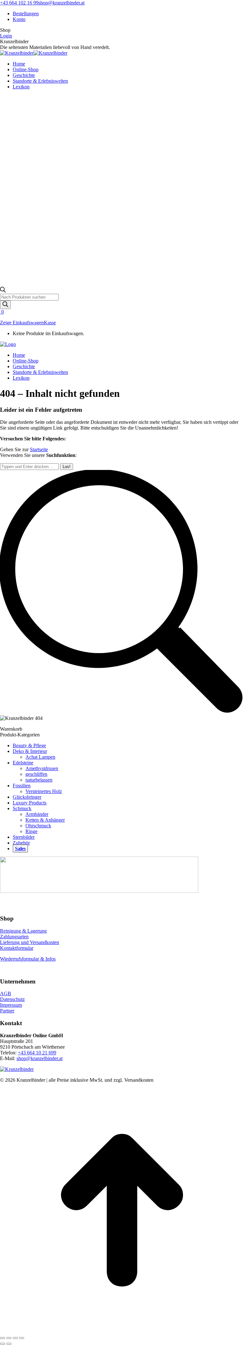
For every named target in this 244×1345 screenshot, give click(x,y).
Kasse (50, 322)
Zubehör (21, 842)
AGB (5, 993)
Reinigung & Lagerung (23, 931)
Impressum (11, 1005)
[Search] (5, 304)
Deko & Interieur (30, 751)
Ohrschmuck (38, 825)
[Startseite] (8, 344)
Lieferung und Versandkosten (29, 942)
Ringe (31, 831)
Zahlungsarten (14, 936)
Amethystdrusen (41, 768)
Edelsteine (23, 762)
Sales (20, 848)
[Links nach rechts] (8, 1344)
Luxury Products (29, 802)
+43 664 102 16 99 (19, 2)
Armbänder (36, 814)
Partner (7, 1010)
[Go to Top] (122, 1330)
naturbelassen (38, 780)
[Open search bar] (3, 290)
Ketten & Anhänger (45, 820)
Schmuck (22, 808)
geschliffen (36, 774)
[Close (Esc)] (2, 1338)
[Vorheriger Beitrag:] (2, 1344)
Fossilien (21, 785)
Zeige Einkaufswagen (22, 322)
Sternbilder (24, 837)
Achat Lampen (40, 757)
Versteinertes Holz (43, 791)
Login (6, 35)
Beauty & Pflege (29, 745)
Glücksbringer (27, 797)
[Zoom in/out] (21, 1338)
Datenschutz (12, 999)
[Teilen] (8, 1338)
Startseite (39, 449)
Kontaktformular (16, 948)
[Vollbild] (15, 1338)
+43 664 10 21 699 (37, 1052)
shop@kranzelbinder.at (61, 2)
